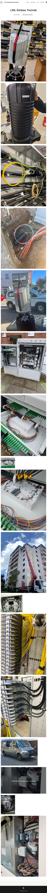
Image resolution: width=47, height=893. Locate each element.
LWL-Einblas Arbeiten (27, 14)
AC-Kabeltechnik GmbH (11, 2)
